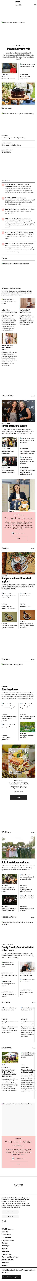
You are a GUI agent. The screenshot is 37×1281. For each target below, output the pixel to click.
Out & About (6, 1237)
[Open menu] (35, 5)
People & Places (8, 1240)
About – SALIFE (7, 1260)
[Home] (18, 1)
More (32, 396)
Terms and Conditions (10, 1257)
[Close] (34, 1270)
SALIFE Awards (7, 1229)
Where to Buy (7, 1254)
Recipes (5, 1243)
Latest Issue (6, 1234)
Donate (10, 1216)
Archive (4, 1265)
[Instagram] (5, 1221)
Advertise (5, 1262)
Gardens (5, 1232)
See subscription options (11, 1277)
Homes (4, 1248)
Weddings (5, 1246)
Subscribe (10, 1212)
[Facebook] (2, 1221)
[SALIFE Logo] (18, 5)
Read (18, 538)
